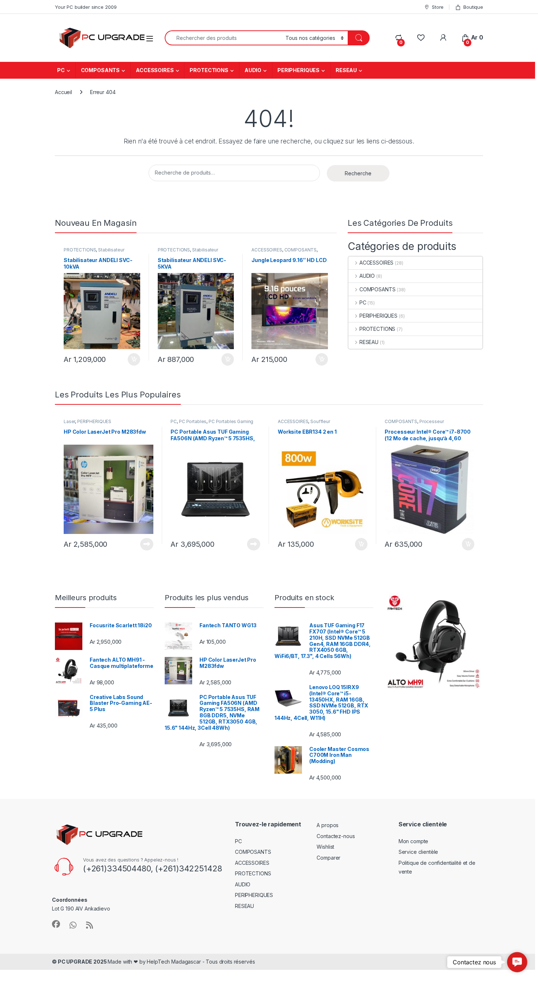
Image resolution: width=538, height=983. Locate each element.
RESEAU (346, 70)
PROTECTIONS (209, 70)
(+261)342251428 (187, 868)
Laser (69, 421)
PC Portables (192, 421)
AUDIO (252, 70)
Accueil (63, 92)
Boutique (473, 7)
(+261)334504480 (117, 868)
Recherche (358, 173)
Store (438, 7)
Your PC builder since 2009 (85, 7)
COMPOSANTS (100, 70)
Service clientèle (418, 852)
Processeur (431, 421)
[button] (517, 962)
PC (61, 70)
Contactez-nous (336, 836)
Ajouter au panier (131, 359)
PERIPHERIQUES (298, 70)
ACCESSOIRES (154, 70)
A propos (328, 825)
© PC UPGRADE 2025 (80, 961)
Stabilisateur (111, 250)
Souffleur (320, 421)
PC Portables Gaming (231, 421)
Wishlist (325, 847)
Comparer (328, 858)
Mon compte (414, 841)
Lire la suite (146, 544)
